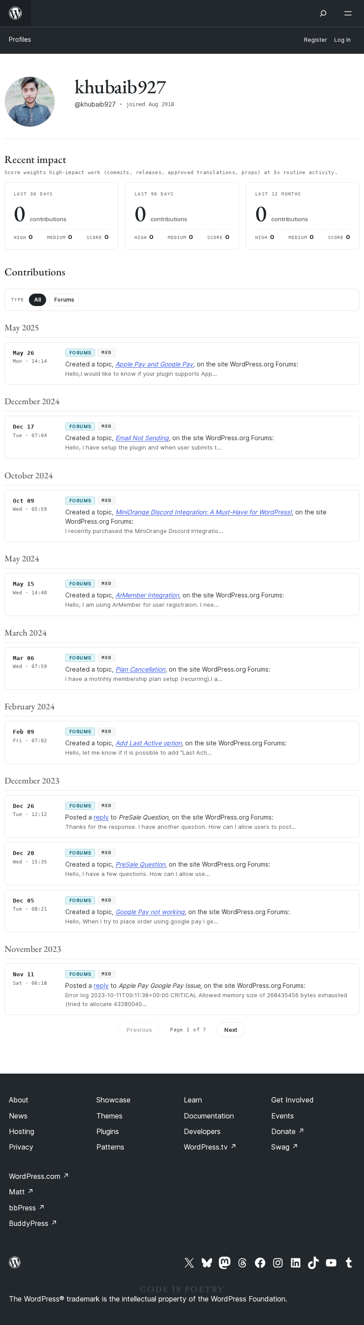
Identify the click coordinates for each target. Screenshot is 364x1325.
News (18, 1115)
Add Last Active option (148, 743)
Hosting (21, 1131)
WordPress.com (39, 1176)
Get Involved (292, 1099)
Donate (288, 1131)
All (37, 299)
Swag (284, 1146)
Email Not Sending (142, 438)
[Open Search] (323, 13)
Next (230, 1029)
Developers (202, 1131)
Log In (342, 39)
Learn (193, 1099)
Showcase (113, 1099)
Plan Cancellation (140, 669)
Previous (139, 1029)
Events (282, 1115)
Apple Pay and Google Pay (154, 364)
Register (315, 39)
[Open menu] (350, 13)
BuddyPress (33, 1223)
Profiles (20, 39)
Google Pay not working (150, 911)
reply (101, 817)
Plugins (107, 1131)
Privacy (21, 1146)
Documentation (209, 1115)
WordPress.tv (210, 1146)
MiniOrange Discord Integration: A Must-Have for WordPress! (203, 512)
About (18, 1099)
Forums (64, 299)
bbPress (27, 1207)
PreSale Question (140, 864)
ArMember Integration (147, 595)
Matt (21, 1191)
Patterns (110, 1146)
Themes (109, 1115)
